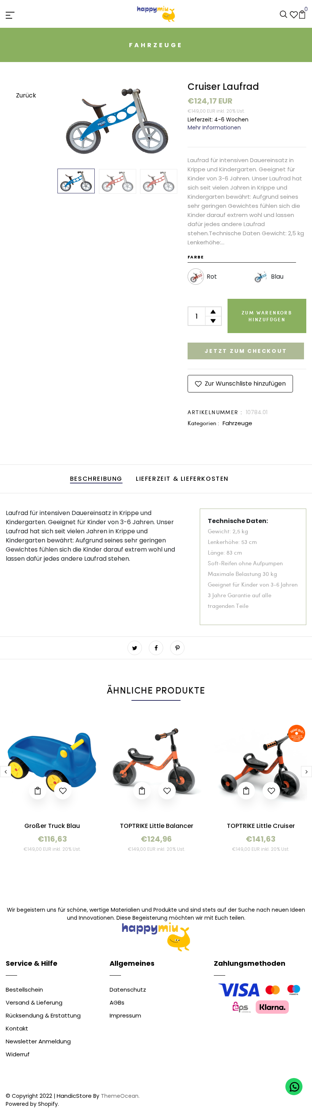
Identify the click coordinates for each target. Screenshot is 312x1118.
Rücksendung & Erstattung (43, 1015)
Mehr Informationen (214, 127)
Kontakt (17, 1028)
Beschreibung (96, 478)
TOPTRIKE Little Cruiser (261, 825)
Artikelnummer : (215, 412)
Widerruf (18, 1054)
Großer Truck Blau (52, 825)
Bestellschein (24, 990)
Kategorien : (203, 423)
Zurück (26, 95)
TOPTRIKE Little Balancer (156, 825)
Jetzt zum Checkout (246, 351)
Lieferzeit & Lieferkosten (182, 478)
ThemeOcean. (120, 1096)
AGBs (117, 1002)
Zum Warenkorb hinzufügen (267, 316)
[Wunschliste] (294, 14)
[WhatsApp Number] (293, 1086)
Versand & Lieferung (34, 1002)
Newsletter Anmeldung (38, 1041)
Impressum (125, 1015)
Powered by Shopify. (32, 1104)
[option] (117, 120)
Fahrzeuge (237, 423)
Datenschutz (128, 990)
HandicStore (74, 1096)
